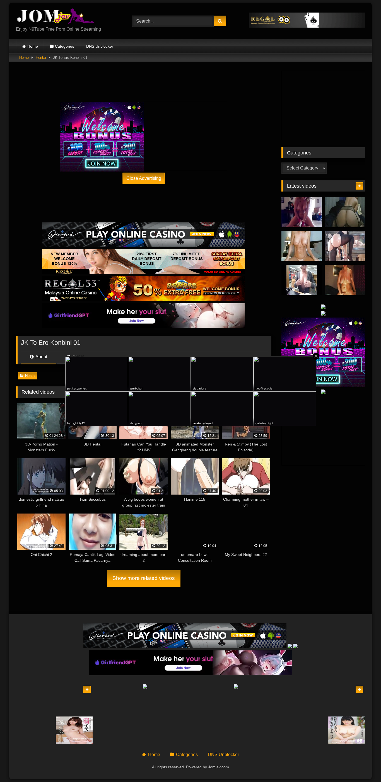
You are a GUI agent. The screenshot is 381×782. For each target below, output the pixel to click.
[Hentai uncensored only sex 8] (34, 730)
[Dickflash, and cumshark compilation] (306, 699)
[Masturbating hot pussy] (306, 730)
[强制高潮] (74, 730)
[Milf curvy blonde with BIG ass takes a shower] (34, 699)
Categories (64, 46)
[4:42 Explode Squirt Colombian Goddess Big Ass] (345, 246)
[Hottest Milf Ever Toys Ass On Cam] (301, 246)
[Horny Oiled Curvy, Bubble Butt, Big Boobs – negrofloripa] (345, 280)
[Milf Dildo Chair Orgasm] (301, 212)
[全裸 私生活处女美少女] (346, 730)
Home (32, 46)
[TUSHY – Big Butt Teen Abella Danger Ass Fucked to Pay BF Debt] (74, 699)
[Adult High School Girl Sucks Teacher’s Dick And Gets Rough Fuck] (346, 699)
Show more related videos (143, 578)
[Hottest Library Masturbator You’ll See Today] (301, 280)
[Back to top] (364, 765)
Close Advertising (143, 178)
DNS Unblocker (99, 46)
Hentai (41, 57)
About (41, 356)
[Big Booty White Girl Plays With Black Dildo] (345, 212)
